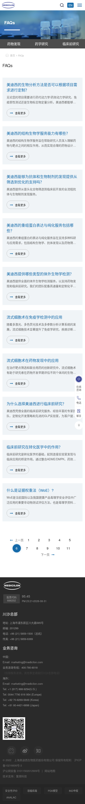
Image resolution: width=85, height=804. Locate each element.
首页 (12, 55)
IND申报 (73, 790)
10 (58, 548)
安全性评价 (11, 790)
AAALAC (11, 797)
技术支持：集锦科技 (15, 776)
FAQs (21, 55)
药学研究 (41, 43)
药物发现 (13, 43)
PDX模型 (53, 790)
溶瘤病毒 (32, 790)
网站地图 (50, 771)
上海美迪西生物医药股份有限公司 (34, 760)
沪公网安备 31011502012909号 (21, 771)
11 (68, 548)
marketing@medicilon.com (27, 662)
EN (70, 5)
